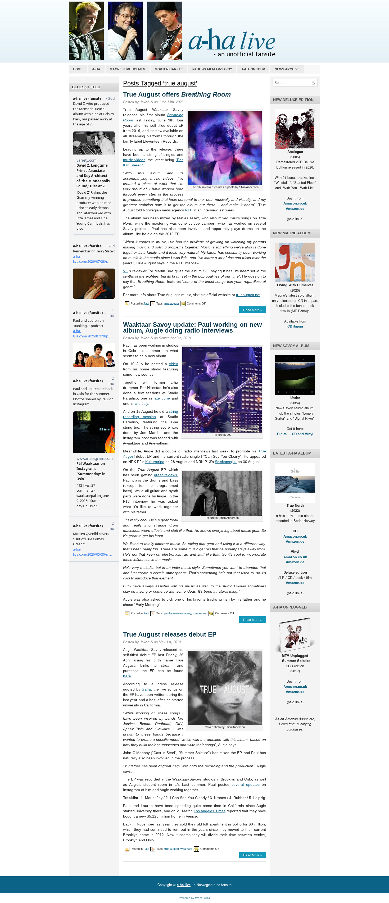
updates (253, 784)
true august (171, 303)
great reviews (165, 475)
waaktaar (186, 848)
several (238, 784)
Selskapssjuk (226, 462)
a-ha (96, 69)
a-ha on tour (253, 69)
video (173, 364)
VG (125, 271)
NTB (188, 210)
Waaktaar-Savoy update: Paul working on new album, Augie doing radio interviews (192, 327)
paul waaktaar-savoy (177, 613)
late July (141, 403)
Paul (146, 303)
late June (162, 398)
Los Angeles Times (209, 811)
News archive (287, 69)
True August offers (177, 94)
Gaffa (146, 689)
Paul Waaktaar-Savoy (212, 69)
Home (78, 69)
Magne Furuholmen (127, 69)
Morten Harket (169, 69)
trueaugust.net (248, 295)
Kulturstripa (154, 462)
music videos (134, 160)
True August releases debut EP (169, 634)
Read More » (252, 309)
